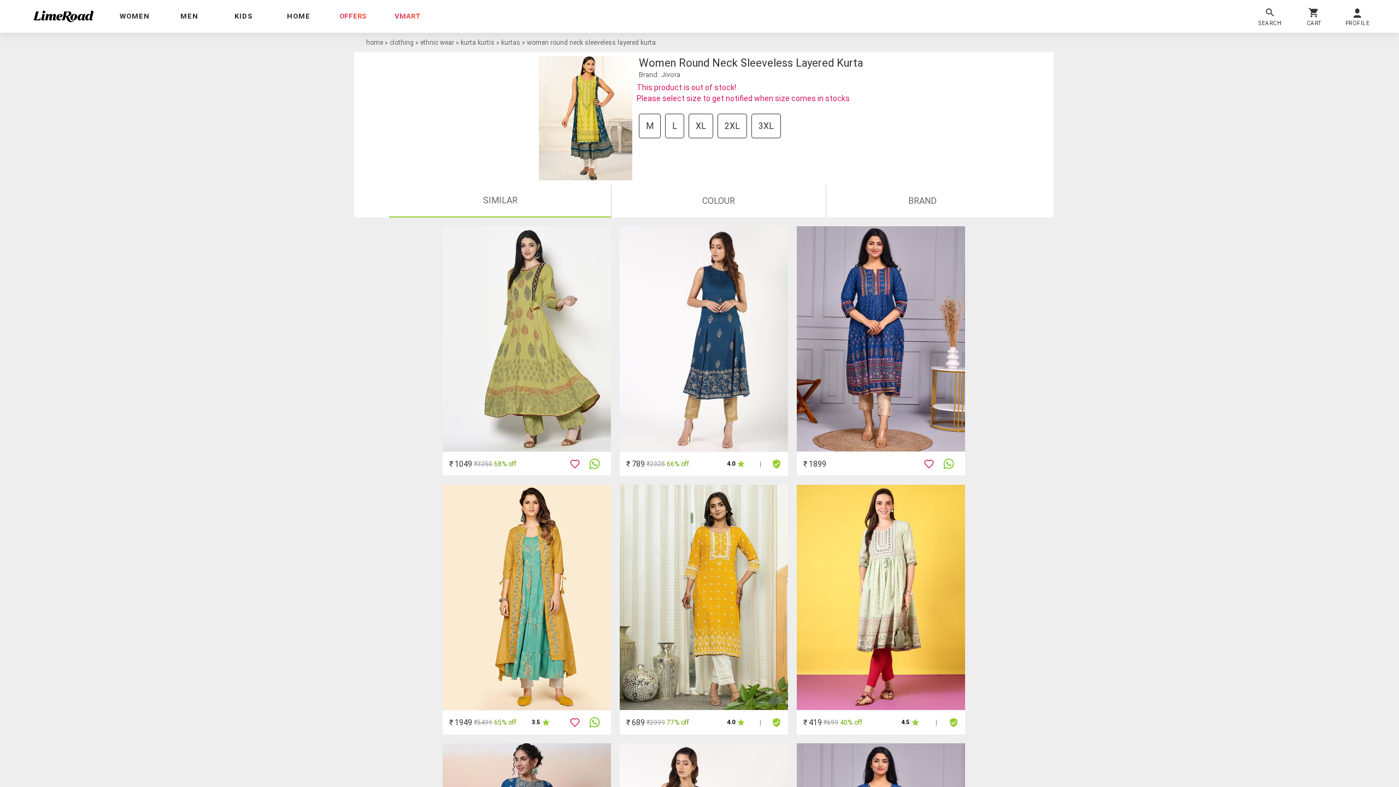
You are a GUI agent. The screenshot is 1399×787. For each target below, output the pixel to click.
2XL (732, 126)
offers (353, 16)
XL (701, 126)
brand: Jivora (659, 75)
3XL (766, 126)
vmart (408, 16)
